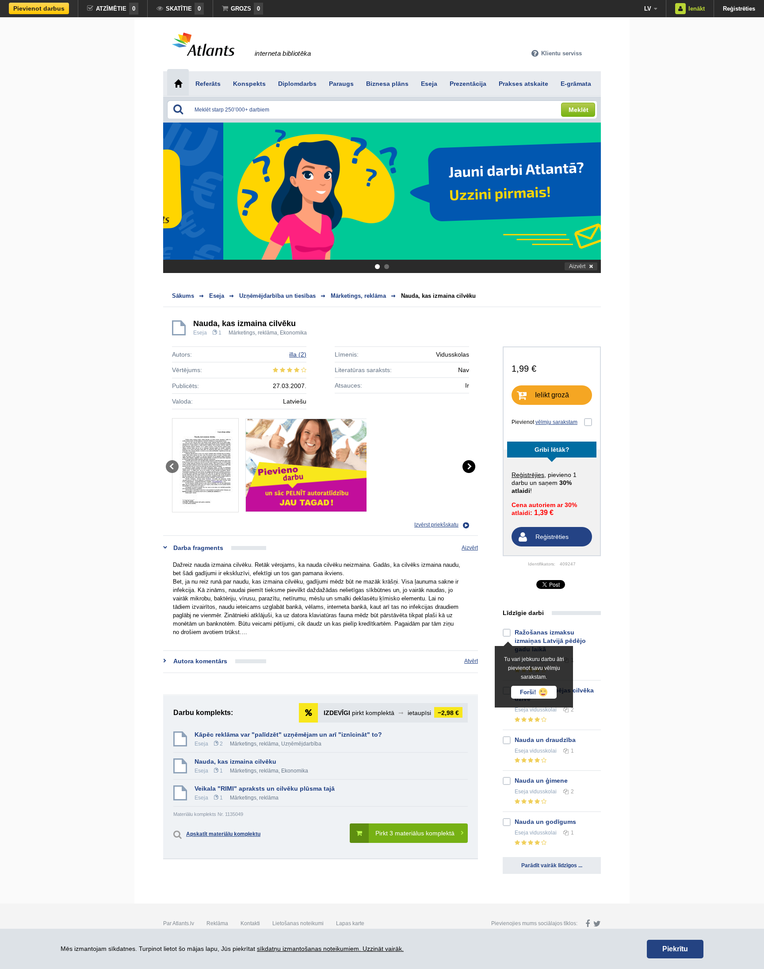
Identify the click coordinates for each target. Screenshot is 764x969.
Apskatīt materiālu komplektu (223, 834)
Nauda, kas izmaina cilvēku (438, 295)
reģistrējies (528, 474)
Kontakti (250, 923)
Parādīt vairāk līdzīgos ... (551, 865)
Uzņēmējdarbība (301, 744)
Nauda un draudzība (545, 739)
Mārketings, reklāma (253, 333)
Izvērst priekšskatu (436, 525)
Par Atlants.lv (178, 923)
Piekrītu (675, 949)
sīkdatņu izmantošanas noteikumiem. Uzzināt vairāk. (330, 948)
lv (647, 8)
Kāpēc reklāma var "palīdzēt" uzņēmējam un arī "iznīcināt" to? (288, 734)
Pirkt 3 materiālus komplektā (415, 833)
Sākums (183, 295)
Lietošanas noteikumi (298, 923)
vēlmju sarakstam (556, 422)
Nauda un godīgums (545, 821)
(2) (297, 354)
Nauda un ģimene (541, 780)
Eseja (200, 333)
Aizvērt (577, 266)
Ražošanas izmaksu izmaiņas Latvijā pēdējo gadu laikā (550, 641)
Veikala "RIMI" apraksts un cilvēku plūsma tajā (265, 788)
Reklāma (217, 923)
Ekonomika (293, 333)
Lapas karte (350, 923)
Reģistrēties (739, 8)
